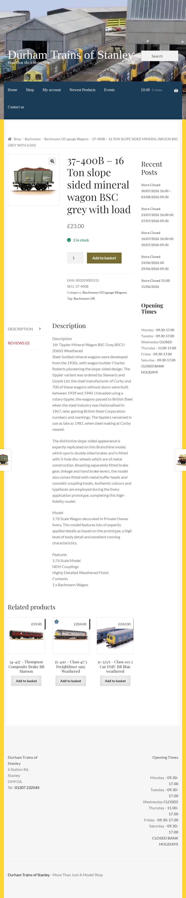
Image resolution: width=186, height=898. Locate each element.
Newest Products (82, 90)
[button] (52, 161)
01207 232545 (27, 787)
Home (12, 90)
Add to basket (104, 258)
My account (52, 90)
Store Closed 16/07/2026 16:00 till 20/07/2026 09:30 (157, 239)
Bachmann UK (84, 298)
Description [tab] (20, 329)
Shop (30, 90)
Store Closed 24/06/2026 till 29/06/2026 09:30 (155, 263)
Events (109, 90)
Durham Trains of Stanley (71, 54)
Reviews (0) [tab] (19, 343)
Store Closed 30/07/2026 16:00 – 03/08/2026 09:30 (156, 191)
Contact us (16, 107)
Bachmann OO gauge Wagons (66, 139)
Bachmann (33, 139)
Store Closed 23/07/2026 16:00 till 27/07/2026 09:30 (157, 215)
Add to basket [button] (26, 681)
